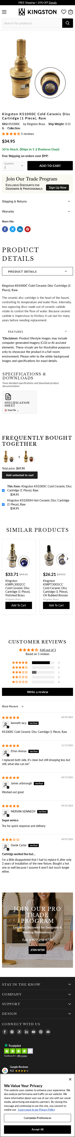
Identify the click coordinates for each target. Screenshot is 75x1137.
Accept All (37, 1129)
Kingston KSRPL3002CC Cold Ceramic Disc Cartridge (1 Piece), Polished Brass (17, 588)
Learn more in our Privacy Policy (36, 1109)
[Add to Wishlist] (70, 35)
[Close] (70, 1079)
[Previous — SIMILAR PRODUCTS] (7, 558)
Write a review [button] (37, 692)
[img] (10, 717)
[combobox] (32, 23)
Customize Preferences (37, 1118)
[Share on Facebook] (5, 229)
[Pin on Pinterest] (28, 229)
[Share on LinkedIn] (20, 229)
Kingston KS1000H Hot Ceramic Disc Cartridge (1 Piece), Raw (38, 502)
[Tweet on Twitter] (13, 229)
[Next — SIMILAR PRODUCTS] (67, 558)
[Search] (67, 23)
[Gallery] (37, 68)
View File (13, 410)
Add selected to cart (20, 475)
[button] (11, 134)
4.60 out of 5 (48, 650)
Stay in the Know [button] (21, 984)
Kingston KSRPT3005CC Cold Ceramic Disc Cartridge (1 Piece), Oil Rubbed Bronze (55, 588)
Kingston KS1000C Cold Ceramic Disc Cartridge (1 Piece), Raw (39, 488)
